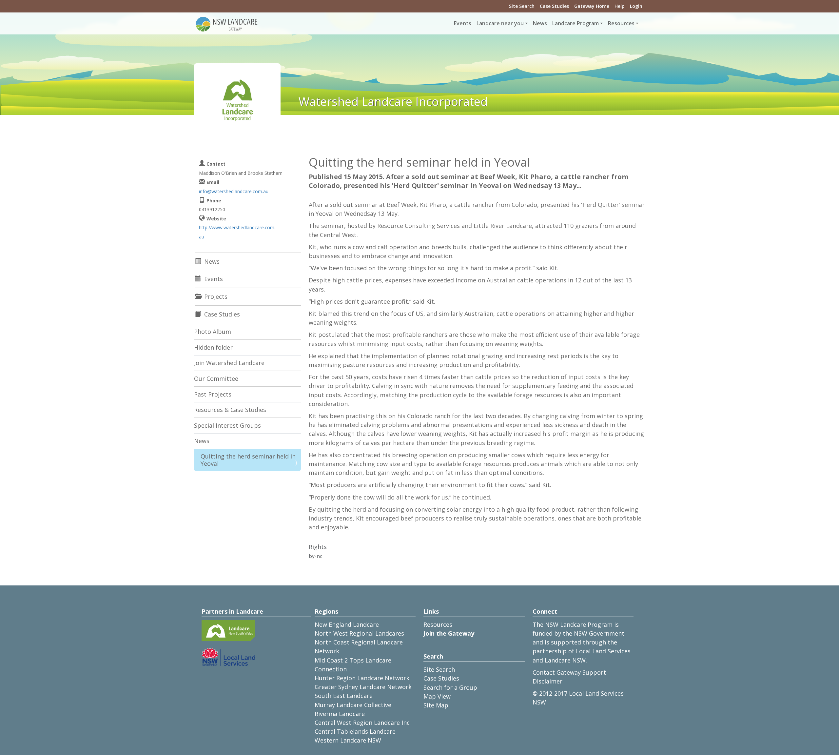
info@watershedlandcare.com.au (233, 191)
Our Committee (216, 378)
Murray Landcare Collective (353, 705)
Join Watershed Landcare (229, 363)
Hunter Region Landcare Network (362, 678)
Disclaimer (547, 681)
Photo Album (212, 332)
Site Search (522, 6)
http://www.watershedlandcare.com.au (237, 231)
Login (636, 6)
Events (462, 23)
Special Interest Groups (227, 425)
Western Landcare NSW (348, 740)
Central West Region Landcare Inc (362, 722)
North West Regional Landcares (359, 633)
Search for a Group (450, 687)
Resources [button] (621, 23)
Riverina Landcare (340, 714)
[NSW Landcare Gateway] (227, 24)
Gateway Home (591, 6)
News (540, 23)
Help (620, 6)
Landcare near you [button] (500, 23)
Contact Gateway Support (569, 672)
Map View (437, 696)
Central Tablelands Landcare (355, 731)
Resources (437, 624)
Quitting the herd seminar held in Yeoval (248, 459)
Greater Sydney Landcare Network (363, 687)
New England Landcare (347, 624)
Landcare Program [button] (575, 23)
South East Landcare (344, 696)
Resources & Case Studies (230, 410)
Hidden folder (213, 347)
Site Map (435, 705)
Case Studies (554, 6)
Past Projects (212, 394)
